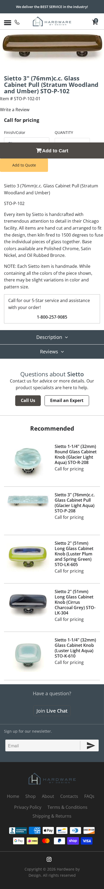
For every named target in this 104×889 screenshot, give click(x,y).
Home (13, 796)
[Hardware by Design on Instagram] (49, 859)
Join (52, 711)
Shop (30, 796)
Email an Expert (66, 400)
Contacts (69, 796)
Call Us (28, 400)
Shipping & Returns (52, 816)
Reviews (49, 351)
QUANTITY (64, 132)
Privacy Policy (27, 807)
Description (49, 337)
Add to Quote (24, 165)
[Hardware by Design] (52, 21)
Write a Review (14, 110)
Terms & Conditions (67, 807)
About (48, 796)
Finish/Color (14, 132)
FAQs (89, 796)
